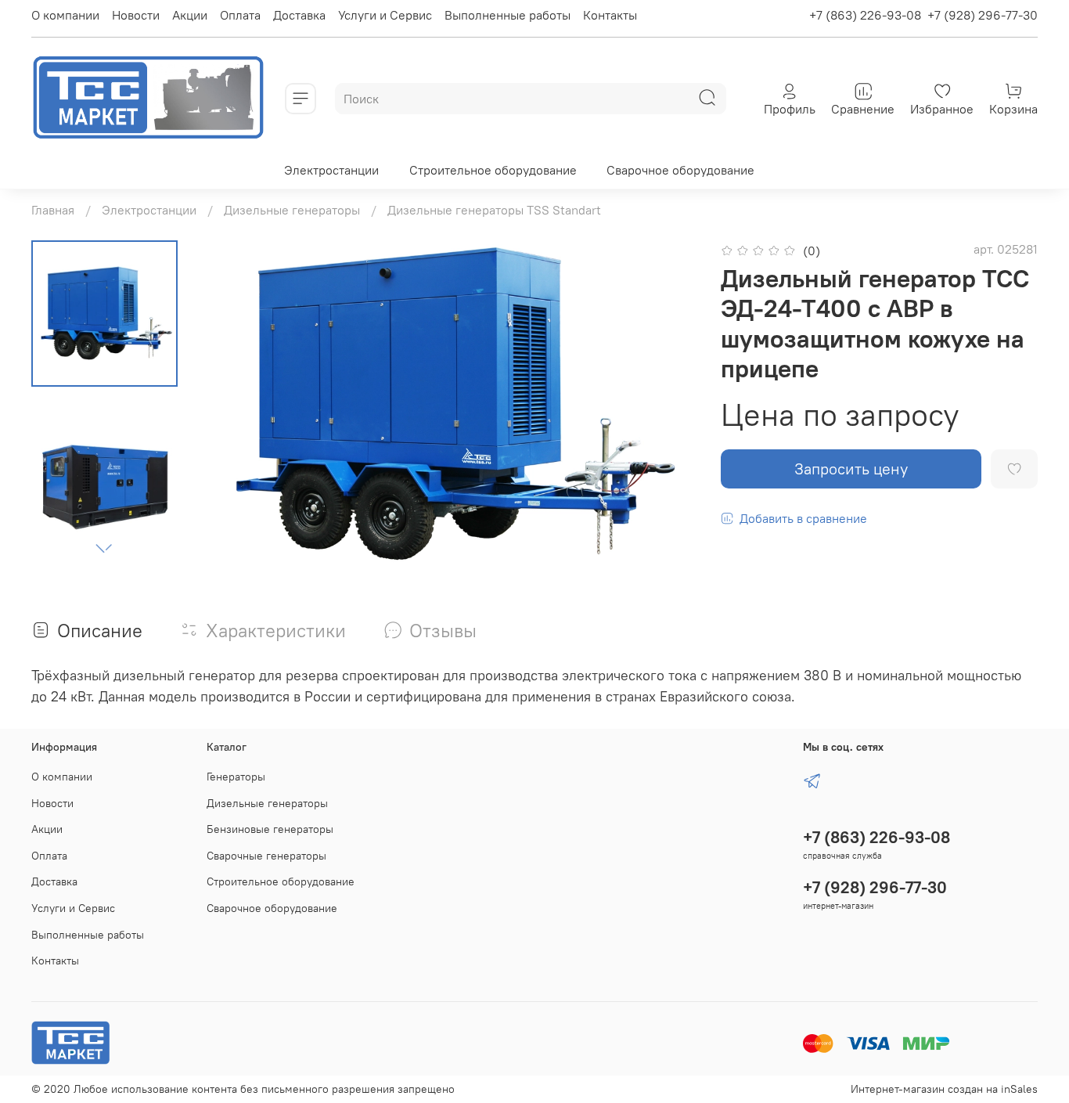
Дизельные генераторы (292, 210)
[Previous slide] (234, 405)
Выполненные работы (507, 15)
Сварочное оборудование (680, 170)
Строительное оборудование (493, 170)
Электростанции (331, 170)
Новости (136, 15)
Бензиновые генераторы (270, 829)
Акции (189, 15)
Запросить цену (851, 468)
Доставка (299, 15)
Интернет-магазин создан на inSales (944, 1089)
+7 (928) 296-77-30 (982, 15)
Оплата (240, 15)
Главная (52, 210)
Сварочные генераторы (266, 856)
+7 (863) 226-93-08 (865, 15)
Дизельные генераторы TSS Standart (494, 210)
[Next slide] (104, 549)
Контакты (610, 15)
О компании (65, 15)
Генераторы (236, 777)
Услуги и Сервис (385, 15)
